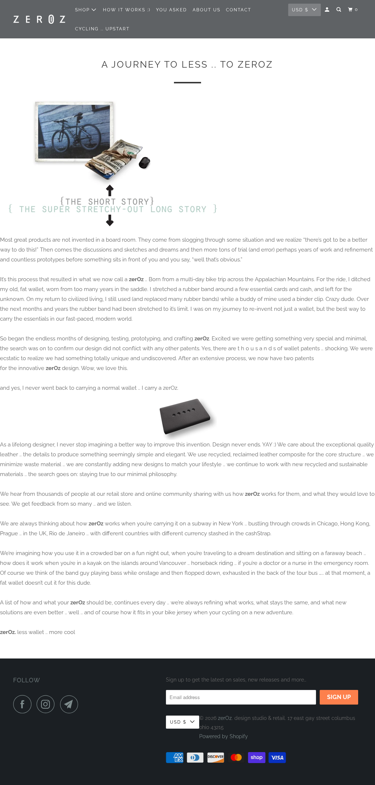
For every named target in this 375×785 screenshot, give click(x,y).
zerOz (225, 718)
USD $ (300, 9)
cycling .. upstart (102, 28)
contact (238, 9)
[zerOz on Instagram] (48, 704)
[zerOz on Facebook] (24, 704)
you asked (171, 9)
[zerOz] (39, 19)
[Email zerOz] (71, 704)
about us (206, 9)
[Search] (339, 10)
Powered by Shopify (223, 736)
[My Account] (327, 10)
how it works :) (127, 9)
